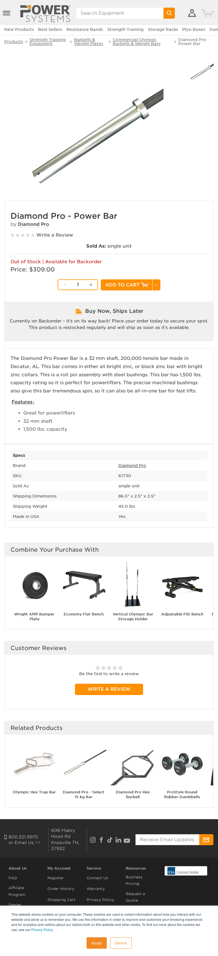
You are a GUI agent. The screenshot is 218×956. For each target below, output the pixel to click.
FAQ (13, 878)
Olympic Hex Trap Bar (34, 792)
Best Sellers (50, 29)
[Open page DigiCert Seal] (183, 870)
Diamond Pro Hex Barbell (133, 794)
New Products (19, 29)
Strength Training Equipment (48, 42)
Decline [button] (121, 942)
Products (13, 42)
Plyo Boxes (193, 29)
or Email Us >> (25, 842)
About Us (18, 868)
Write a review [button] (109, 689)
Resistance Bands (84, 29)
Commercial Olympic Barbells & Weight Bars (136, 42)
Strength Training (125, 29)
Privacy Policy (42, 929)
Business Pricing (134, 880)
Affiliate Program (17, 891)
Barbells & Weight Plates (88, 42)
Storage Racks (163, 29)
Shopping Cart (61, 900)
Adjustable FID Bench (182, 614)
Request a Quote (135, 897)
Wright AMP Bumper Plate (34, 616)
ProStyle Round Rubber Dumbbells (182, 794)
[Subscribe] (206, 839)
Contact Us (97, 878)
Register (55, 878)
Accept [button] (96, 942)
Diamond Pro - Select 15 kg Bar (83, 794)
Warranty (96, 889)
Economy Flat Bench (84, 614)
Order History (60, 889)
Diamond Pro (33, 224)
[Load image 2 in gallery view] (201, 70)
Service (94, 868)
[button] (7, 13)
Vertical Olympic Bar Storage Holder (133, 616)
